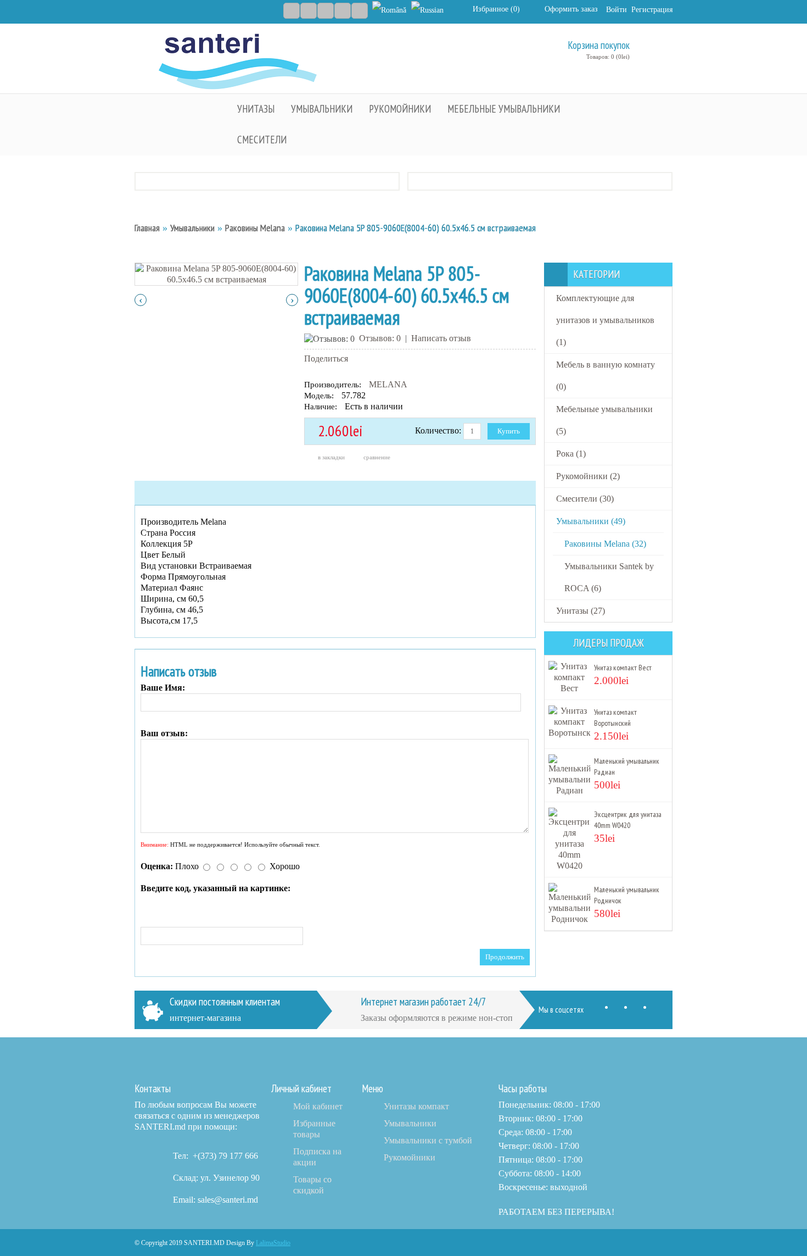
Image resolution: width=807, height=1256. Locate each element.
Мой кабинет (318, 1106)
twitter (622, 1010)
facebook (602, 1010)
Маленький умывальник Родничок (626, 895)
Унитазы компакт (416, 1106)
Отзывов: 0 (380, 338)
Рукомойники (409, 1157)
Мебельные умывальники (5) (604, 420)
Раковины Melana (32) (605, 543)
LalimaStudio (273, 1243)
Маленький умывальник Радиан (626, 766)
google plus (641, 1010)
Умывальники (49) (590, 521)
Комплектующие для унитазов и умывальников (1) (605, 320)
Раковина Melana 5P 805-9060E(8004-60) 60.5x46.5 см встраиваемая (415, 227)
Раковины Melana (255, 227)
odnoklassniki (660, 1010)
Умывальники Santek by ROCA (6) (609, 577)
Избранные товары (314, 1129)
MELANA (388, 384)
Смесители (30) (585, 498)
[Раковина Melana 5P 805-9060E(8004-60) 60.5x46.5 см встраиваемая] (216, 273)
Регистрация (651, 9)
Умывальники (192, 227)
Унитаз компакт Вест (623, 668)
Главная (147, 227)
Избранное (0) (496, 9)
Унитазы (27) (580, 610)
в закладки (331, 457)
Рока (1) (571, 453)
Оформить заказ (571, 9)
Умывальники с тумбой (428, 1140)
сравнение (376, 457)
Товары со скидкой (312, 1185)
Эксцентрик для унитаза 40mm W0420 (628, 819)
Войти (616, 9)
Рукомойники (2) (588, 476)
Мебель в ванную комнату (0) (605, 375)
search (663, 48)
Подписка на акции (317, 1157)
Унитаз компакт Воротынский (615, 717)
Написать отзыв (441, 338)
